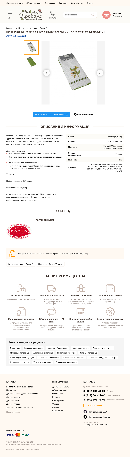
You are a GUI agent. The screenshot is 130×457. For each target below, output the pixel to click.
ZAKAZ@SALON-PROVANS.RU (95, 425)
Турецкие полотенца (42, 362)
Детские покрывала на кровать (19, 407)
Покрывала (11, 390)
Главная (10, 28)
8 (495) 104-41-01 (94, 390)
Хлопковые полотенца (43, 353)
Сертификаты (77, 3)
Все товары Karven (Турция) (20, 264)
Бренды (55, 407)
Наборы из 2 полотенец (57, 348)
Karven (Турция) (40, 28)
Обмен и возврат (33, 3)
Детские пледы (13, 404)
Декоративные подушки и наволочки (22, 394)
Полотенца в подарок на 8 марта (103, 357)
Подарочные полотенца (66, 362)
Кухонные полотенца (33, 348)
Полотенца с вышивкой (49, 357)
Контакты (63, 3)
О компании (50, 3)
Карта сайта (57, 411)
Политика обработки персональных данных (23, 449)
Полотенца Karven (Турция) (50, 264)
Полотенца (23, 28)
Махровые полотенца (19, 353)
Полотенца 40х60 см (66, 353)
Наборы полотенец (80, 348)
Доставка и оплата (14, 3)
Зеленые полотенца (88, 353)
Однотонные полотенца (73, 357)
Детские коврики (13, 397)
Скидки (90, 3)
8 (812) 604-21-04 (94, 395)
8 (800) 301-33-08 (94, 399)
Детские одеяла (13, 400)
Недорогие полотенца (19, 362)
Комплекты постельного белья (19, 387)
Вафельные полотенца (103, 348)
